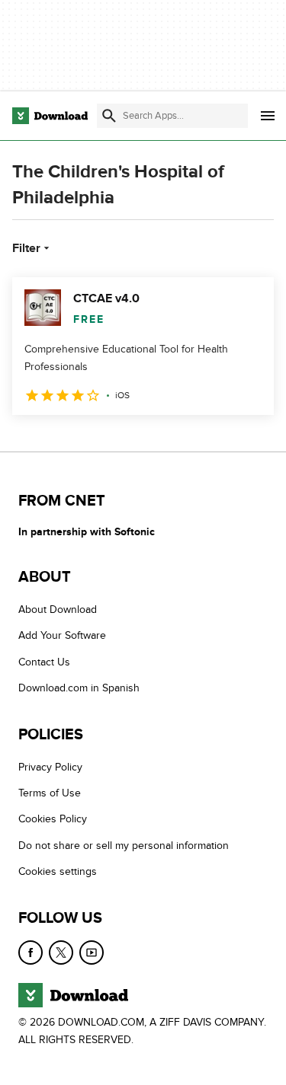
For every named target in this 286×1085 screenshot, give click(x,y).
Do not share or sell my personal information (123, 845)
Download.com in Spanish (79, 687)
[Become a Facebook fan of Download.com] (30, 952)
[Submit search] (109, 116)
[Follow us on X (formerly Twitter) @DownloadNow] (61, 952)
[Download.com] (50, 115)
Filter (26, 248)
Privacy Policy (50, 767)
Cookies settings (57, 871)
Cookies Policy (52, 818)
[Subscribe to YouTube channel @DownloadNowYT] (91, 952)
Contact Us (44, 662)
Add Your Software (62, 635)
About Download (57, 609)
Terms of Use (49, 793)
